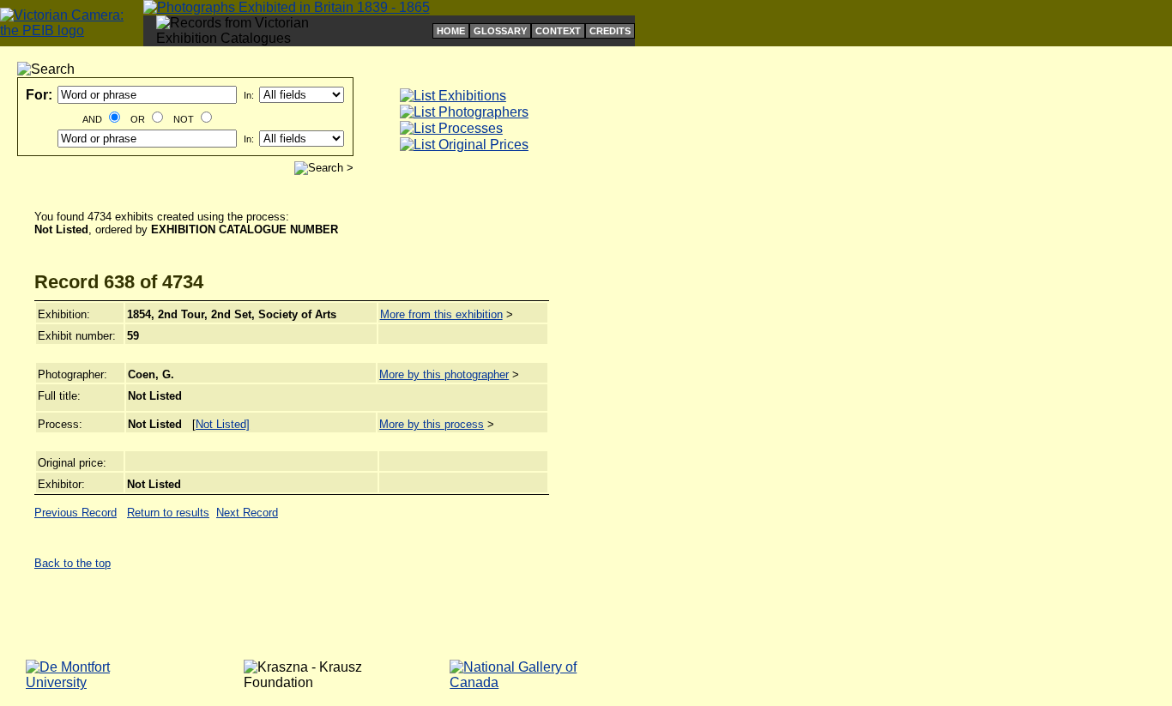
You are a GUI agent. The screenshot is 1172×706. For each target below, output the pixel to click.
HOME (451, 31)
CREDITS (610, 31)
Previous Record (75, 512)
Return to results (168, 512)
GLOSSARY (500, 31)
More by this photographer (444, 374)
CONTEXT (558, 31)
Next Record (247, 512)
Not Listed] (223, 424)
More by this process (431, 424)
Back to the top (72, 563)
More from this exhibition (441, 314)
